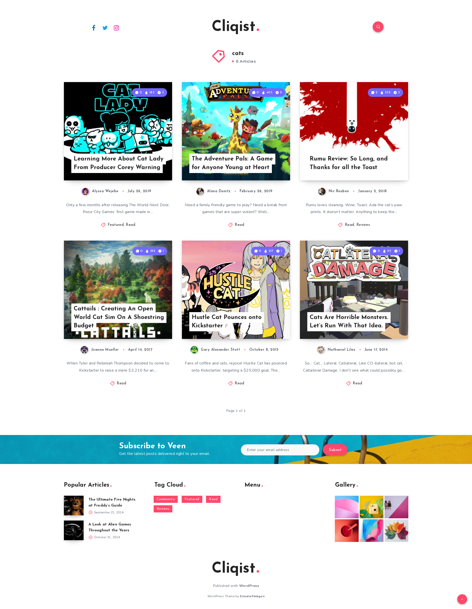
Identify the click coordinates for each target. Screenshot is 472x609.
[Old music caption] (396, 507)
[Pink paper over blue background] (347, 507)
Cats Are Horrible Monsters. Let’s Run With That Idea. (349, 322)
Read (130, 225)
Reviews (363, 225)
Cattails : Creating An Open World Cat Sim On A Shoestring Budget (119, 317)
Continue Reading (149, 166)
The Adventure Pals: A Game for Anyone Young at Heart (232, 163)
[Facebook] (93, 27)
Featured (116, 225)
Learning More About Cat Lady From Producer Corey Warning (118, 163)
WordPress (249, 585)
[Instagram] (116, 27)
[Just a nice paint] (372, 530)
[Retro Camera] (372, 507)
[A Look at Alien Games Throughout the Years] (74, 530)
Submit (335, 450)
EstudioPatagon (252, 596)
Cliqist (233, 27)
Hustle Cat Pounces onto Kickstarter (227, 322)
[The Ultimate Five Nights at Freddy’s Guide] (74, 505)
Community (166, 499)
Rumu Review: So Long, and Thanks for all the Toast (349, 163)
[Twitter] (105, 27)
